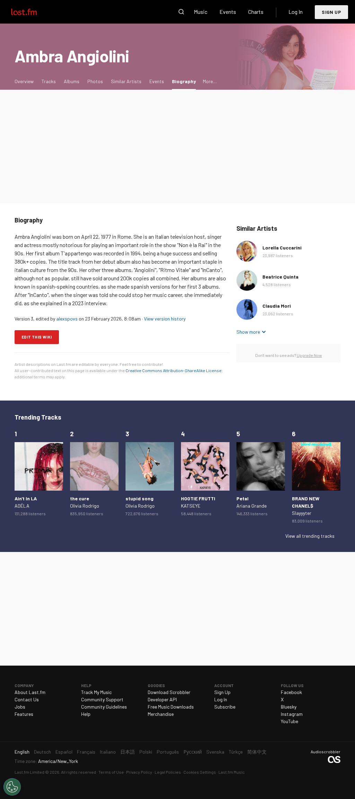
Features (24, 714)
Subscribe (224, 707)
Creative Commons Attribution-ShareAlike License (173, 370)
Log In (295, 11)
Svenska (215, 752)
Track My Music (96, 692)
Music (200, 11)
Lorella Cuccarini (282, 248)
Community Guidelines (104, 707)
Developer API (162, 699)
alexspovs (67, 319)
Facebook (291, 692)
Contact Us (27, 699)
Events (227, 11)
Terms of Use (111, 772)
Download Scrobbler (169, 692)
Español (63, 752)
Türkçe (236, 752)
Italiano (108, 752)
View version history (164, 319)
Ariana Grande (251, 506)
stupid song (139, 498)
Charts (255, 11)
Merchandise (161, 714)
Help (85, 714)
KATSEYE (190, 506)
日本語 (127, 752)
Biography (185, 81)
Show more (248, 332)
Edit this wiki (36, 336)
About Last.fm (30, 692)
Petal (242, 498)
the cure (79, 498)
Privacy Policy (139, 772)
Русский (192, 752)
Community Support (102, 699)
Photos (95, 81)
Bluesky (288, 707)
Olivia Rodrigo (84, 506)
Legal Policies (168, 772)
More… (210, 81)
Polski (145, 752)
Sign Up (331, 12)
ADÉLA (22, 506)
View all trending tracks (310, 536)
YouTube (289, 721)
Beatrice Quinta (280, 277)
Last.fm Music (231, 772)
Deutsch (42, 752)
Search (181, 12)
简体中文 (257, 752)
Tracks (49, 81)
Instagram (292, 714)
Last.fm (32, 12)
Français (86, 752)
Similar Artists (126, 81)
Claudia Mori (276, 306)
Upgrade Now (309, 355)
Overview (24, 81)
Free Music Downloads (171, 707)
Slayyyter (301, 513)
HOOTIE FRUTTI (198, 498)
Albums (71, 81)
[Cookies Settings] (12, 787)
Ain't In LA (26, 498)
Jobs (20, 707)
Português (168, 752)
